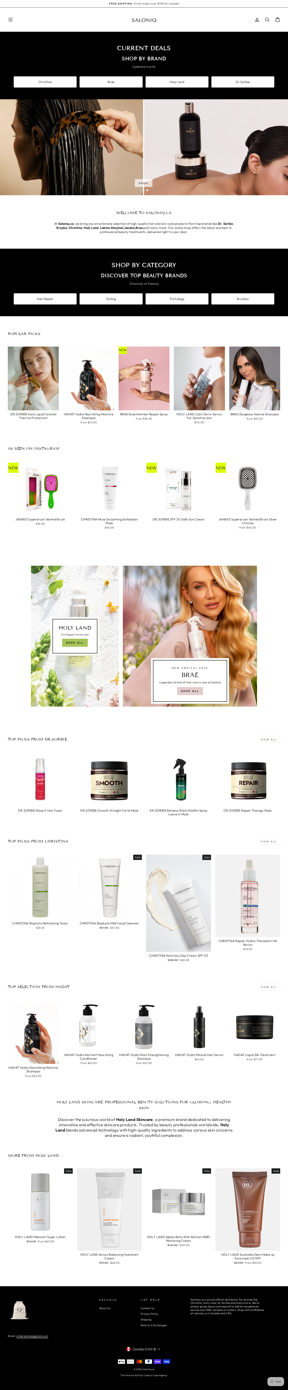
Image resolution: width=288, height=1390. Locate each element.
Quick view (33, 406)
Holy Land (177, 82)
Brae (111, 82)
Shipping (146, 1319)
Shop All (75, 642)
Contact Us (148, 1308)
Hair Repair (45, 299)
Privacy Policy (149, 1314)
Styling (111, 299)
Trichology (177, 299)
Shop (144, 183)
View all (269, 739)
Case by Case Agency (156, 1375)
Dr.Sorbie (243, 82)
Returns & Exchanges (154, 1325)
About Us (104, 1308)
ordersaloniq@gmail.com (32, 1336)
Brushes (243, 299)
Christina (45, 82)
